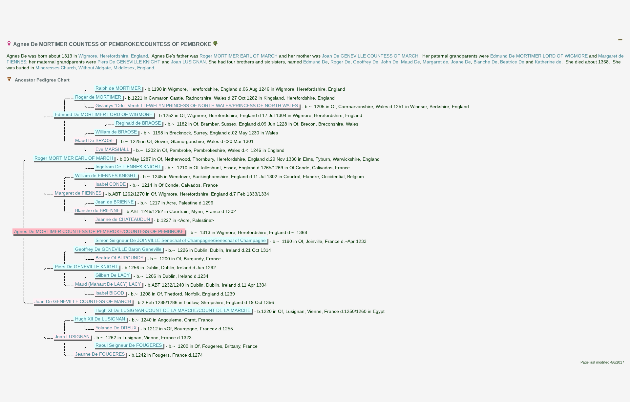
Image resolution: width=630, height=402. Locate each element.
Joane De (461, 61)
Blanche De (485, 61)
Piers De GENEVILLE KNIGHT (128, 61)
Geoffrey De (365, 61)
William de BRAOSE (116, 131)
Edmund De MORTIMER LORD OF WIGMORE (539, 56)
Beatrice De (512, 61)
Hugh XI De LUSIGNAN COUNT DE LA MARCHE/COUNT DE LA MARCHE (172, 310)
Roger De (340, 61)
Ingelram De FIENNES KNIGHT (128, 166)
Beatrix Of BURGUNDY (119, 257)
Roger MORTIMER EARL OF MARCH (239, 56)
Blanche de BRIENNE (97, 210)
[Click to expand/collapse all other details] (620, 39)
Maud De (410, 61)
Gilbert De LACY (112, 275)
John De (389, 61)
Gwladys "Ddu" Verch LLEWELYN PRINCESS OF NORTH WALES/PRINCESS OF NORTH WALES (196, 105)
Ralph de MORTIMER (118, 88)
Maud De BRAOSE (94, 140)
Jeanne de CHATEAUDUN (122, 219)
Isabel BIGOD (109, 293)
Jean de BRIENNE (114, 201)
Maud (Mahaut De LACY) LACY (108, 284)
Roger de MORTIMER (98, 97)
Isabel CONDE (110, 184)
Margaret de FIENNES (78, 193)
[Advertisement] (315, 17)
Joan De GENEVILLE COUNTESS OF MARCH (370, 56)
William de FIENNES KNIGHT (105, 175)
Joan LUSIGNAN (188, 61)
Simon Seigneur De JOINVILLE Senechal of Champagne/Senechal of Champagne (180, 240)
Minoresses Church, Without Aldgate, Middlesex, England (94, 67)
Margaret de (435, 61)
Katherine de (548, 61)
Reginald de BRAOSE (138, 123)
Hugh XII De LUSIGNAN (100, 318)
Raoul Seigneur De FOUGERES (128, 345)
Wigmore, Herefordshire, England (113, 56)
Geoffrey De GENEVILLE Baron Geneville (118, 249)
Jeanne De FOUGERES (100, 354)
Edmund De (315, 61)
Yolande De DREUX (115, 327)
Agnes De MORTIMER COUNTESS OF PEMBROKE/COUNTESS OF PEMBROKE (99, 231)
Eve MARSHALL (112, 149)
